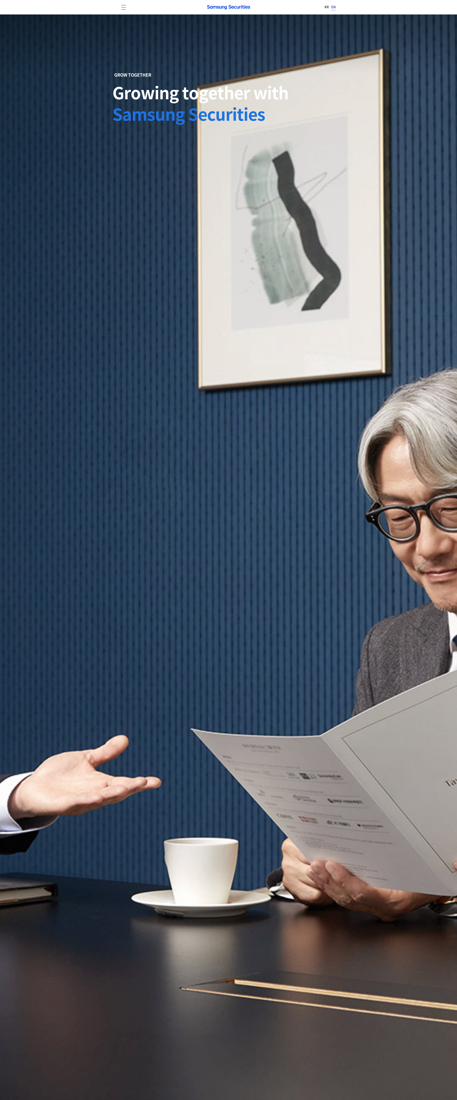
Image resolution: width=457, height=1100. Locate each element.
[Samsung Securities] (229, 7)
